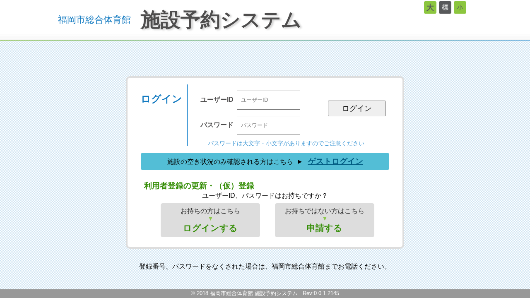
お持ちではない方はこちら (324, 220)
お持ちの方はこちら (210, 220)
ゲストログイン (335, 161)
